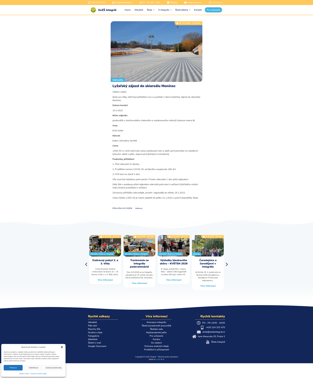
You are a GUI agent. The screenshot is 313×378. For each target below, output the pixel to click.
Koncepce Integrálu (156, 322)
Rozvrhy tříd (94, 329)
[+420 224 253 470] (89, 2)
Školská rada (156, 329)
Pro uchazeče (156, 335)
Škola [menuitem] (149, 9)
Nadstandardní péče (156, 332)
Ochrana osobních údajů (38, 374)
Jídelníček (173, 2)
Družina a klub (95, 332)
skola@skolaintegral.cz (123, 2)
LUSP (158, 359)
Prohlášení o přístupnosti (156, 349)
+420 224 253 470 (98, 2)
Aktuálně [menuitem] (138, 9)
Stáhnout (138, 208)
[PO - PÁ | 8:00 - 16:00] (141, 2)
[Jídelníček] (168, 2)
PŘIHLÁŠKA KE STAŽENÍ (122, 208)
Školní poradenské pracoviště (156, 325)
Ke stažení (156, 342)
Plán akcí (92, 325)
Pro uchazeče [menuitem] (213, 9)
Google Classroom (194, 2)
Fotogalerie (93, 335)
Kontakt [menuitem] (198, 9)
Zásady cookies (24, 374)
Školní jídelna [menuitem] (181, 9)
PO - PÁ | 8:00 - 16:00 (151, 2)
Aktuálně (92, 322)
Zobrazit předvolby (54, 368)
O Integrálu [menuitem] (163, 9)
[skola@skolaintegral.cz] (113, 2)
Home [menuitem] (128, 9)
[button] (62, 347)
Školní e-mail (94, 342)
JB (163, 359)
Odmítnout (33, 368)
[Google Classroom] (185, 2)
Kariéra (156, 339)
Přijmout (13, 368)
